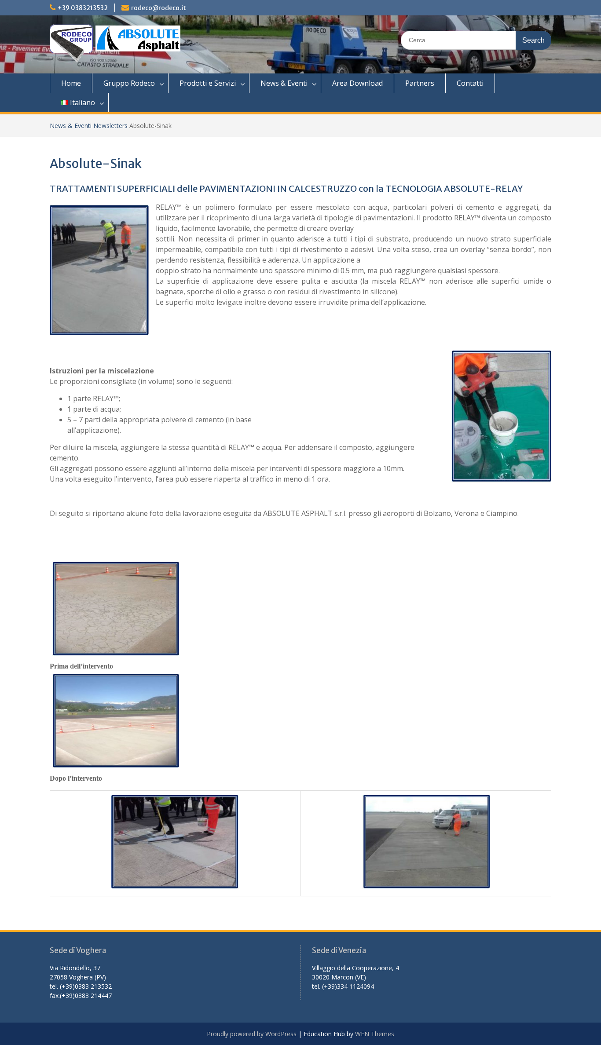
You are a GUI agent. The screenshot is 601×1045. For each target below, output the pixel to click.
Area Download (357, 83)
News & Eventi (284, 83)
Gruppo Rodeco (129, 83)
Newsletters (110, 125)
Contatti (470, 83)
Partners (419, 83)
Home (71, 83)
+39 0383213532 (83, 8)
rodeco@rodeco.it (158, 8)
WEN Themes (374, 1034)
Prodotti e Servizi (208, 83)
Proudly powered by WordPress (252, 1034)
